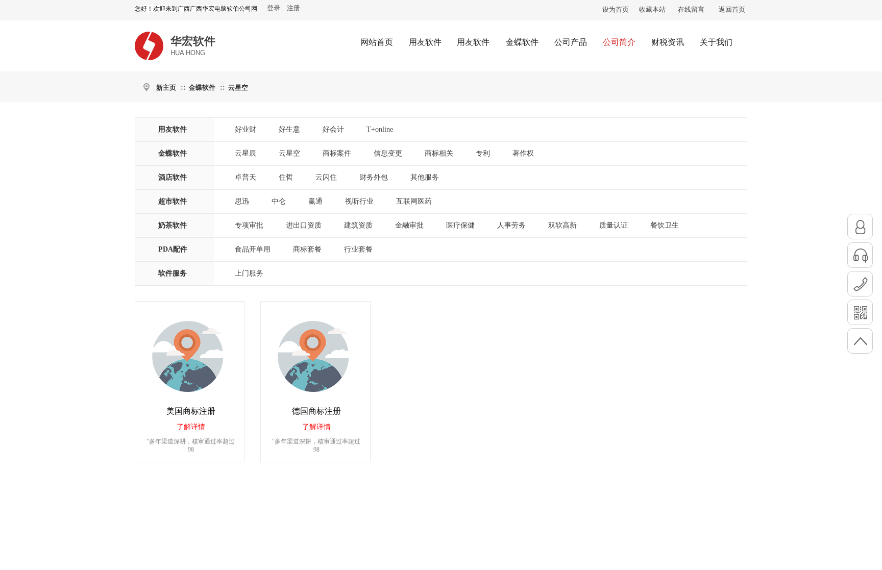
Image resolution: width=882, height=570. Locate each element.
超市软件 (172, 201)
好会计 (333, 129)
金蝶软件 (202, 87)
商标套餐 (307, 249)
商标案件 (337, 153)
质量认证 (613, 225)
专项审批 (249, 225)
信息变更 (388, 153)
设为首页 (615, 9)
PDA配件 (172, 249)
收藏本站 (652, 9)
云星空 (238, 87)
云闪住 (326, 177)
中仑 (279, 201)
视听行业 (359, 201)
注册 (293, 8)
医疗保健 (460, 225)
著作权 (523, 153)
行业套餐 (358, 249)
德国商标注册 (316, 411)
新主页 (166, 87)
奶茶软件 (172, 225)
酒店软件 (172, 177)
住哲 (286, 177)
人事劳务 (511, 225)
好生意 (289, 129)
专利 (483, 153)
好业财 (245, 129)
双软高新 (562, 225)
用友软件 (172, 129)
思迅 (242, 201)
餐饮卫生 (664, 225)
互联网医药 (414, 201)
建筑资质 (358, 225)
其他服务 (424, 177)
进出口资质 (304, 225)
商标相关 (439, 153)
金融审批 (409, 225)
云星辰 (245, 153)
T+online (379, 129)
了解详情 (191, 427)
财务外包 (373, 177)
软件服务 (172, 273)
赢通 (315, 201)
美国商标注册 (190, 411)
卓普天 (245, 177)
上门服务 (249, 273)
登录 (273, 8)
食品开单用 (253, 249)
